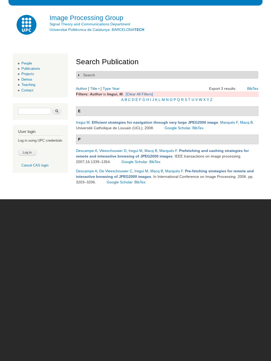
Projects (27, 74)
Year (116, 88)
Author (81, 88)
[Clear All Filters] (139, 94)
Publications (30, 69)
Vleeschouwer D (113, 151)
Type (107, 88)
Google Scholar (178, 128)
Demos (26, 79)
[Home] (27, 25)
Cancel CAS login (34, 165)
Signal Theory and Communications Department (89, 24)
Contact (27, 90)
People (26, 63)
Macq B (246, 122)
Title (93, 88)
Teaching (28, 85)
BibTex (252, 88)
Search (89, 75)
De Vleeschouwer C (115, 171)
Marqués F (229, 122)
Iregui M (83, 122)
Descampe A (86, 151)
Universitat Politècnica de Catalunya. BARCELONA (96, 29)
